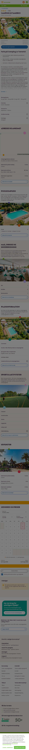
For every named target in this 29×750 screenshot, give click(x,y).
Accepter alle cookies (20, 747)
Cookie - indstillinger (8, 747)
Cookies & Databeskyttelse (10, 744)
